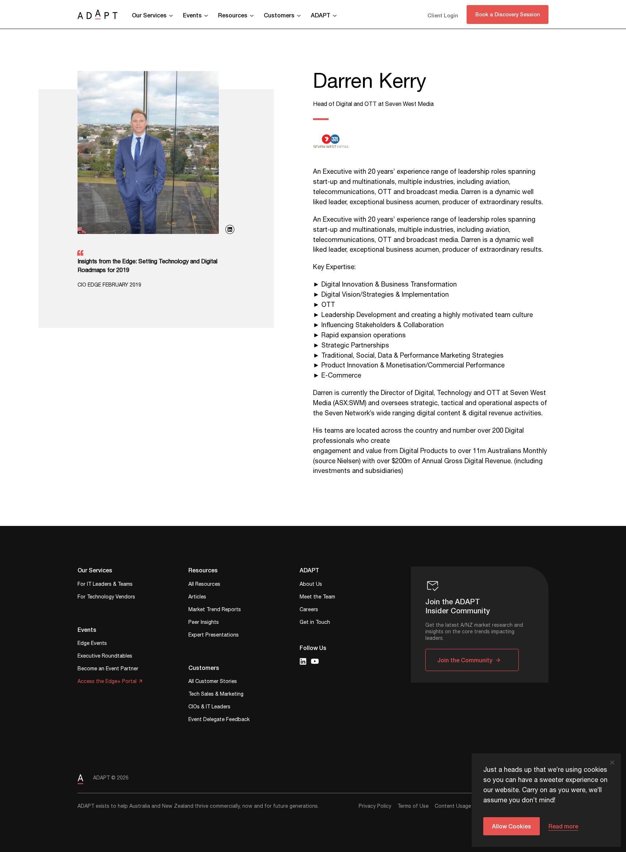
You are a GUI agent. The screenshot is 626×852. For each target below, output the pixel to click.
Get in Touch (315, 623)
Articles (197, 597)
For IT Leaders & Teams (105, 584)
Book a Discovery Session (507, 14)
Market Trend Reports (214, 610)
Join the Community (464, 659)
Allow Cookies (511, 826)
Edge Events (92, 644)
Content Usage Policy (461, 806)
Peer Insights (203, 623)
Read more (563, 826)
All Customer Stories (212, 682)
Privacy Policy (375, 806)
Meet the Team (317, 597)
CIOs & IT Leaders (209, 707)
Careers (309, 610)
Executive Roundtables (105, 656)
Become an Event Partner (108, 669)
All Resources (204, 584)
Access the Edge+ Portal (107, 682)
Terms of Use (413, 806)
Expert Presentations (213, 635)
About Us (311, 584)
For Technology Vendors (106, 597)
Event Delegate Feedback (219, 720)
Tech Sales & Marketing (215, 694)
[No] (611, 762)
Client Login (442, 15)
